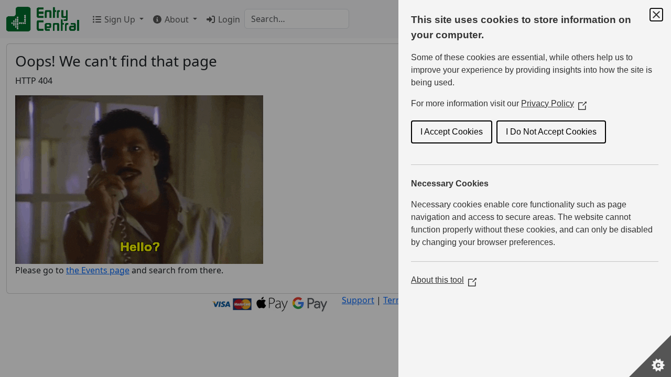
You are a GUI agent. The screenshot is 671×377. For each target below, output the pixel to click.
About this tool (444, 279)
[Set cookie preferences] (650, 356)
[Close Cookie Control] (656, 14)
